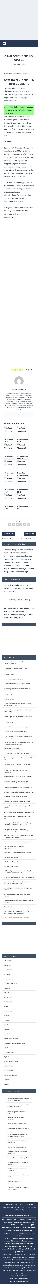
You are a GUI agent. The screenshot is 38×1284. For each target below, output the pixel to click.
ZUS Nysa (31, 1233)
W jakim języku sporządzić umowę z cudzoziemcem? (19, 812)
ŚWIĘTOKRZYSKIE (9, 1052)
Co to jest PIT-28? (9, 699)
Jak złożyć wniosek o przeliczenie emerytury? (17, 727)
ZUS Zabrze (31, 1227)
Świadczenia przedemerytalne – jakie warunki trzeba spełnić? (18, 1105)
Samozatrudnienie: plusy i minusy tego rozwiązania (19, 842)
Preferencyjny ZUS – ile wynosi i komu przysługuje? (18, 776)
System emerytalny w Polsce (12, 748)
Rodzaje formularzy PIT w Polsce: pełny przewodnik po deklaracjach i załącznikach (18, 743)
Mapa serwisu (15, 1207)
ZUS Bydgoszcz (7, 1230)
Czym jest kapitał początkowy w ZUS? (18, 1158)
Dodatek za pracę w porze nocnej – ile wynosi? (17, 801)
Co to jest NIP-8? (8, 722)
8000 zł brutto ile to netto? (11, 866)
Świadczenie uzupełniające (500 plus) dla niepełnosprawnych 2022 (18, 1135)
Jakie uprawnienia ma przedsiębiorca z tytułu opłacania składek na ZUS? (17, 662)
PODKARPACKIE (8, 1011)
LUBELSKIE (7, 988)
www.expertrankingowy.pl (18, 1278)
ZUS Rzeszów (21, 1219)
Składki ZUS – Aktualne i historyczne (14, 1043)
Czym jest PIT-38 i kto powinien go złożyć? (16, 731)
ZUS (17, 129)
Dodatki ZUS (7, 965)
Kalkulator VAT (16, 1238)
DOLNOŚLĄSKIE (8, 970)
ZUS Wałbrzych (27, 1230)
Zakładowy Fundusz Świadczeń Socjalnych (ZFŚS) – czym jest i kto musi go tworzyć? (18, 717)
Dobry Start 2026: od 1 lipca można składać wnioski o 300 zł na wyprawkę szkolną (18, 836)
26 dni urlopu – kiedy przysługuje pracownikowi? (17, 852)
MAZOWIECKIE (8, 997)
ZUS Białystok (17, 1222)
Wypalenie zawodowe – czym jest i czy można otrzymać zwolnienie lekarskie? (17, 882)
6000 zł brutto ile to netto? (11, 857)
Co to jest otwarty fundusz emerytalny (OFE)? (17, 753)
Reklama (6, 1029)
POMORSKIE (7, 1020)
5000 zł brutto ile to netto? (11, 862)
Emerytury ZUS (8, 974)
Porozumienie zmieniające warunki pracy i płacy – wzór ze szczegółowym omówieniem (18, 912)
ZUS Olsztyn (17, 1230)
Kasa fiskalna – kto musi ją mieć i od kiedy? (16, 918)
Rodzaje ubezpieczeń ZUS (11, 1038)
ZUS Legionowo (23, 1233)
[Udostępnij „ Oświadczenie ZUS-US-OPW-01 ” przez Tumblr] (17, 525)
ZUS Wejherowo (26, 1225)
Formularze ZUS (19, 64)
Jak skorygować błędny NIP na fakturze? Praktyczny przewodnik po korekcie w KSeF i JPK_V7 (19, 823)
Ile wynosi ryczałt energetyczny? (16, 1123)
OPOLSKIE (7, 1006)
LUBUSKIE (6, 993)
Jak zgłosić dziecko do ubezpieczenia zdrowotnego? (19, 877)
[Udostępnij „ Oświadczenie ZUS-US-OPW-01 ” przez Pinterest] (21, 525)
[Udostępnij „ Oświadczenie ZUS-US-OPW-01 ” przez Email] (28, 525)
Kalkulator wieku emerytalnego (23, 1241)
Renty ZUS (7, 1034)
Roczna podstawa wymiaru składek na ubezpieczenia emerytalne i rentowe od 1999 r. (17, 830)
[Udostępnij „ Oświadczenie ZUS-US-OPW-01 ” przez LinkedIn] (24, 525)
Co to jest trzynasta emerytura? (16, 1147)
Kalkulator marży (30, 1249)
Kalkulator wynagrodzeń (13, 1246)
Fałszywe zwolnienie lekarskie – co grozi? (15, 796)
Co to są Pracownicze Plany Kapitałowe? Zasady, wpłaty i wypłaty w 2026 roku (18, 704)
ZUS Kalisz (19, 1235)
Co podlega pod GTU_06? (11, 674)
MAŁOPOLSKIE (8, 1002)
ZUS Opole (23, 1227)
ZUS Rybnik (27, 1222)
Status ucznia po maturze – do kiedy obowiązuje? (18, 787)
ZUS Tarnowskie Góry (9, 1219)
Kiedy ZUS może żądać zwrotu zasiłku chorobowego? (19, 792)
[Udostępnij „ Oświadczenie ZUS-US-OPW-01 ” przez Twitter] (13, 525)
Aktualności (7, 961)
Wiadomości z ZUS (9, 1066)
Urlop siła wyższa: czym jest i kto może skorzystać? (18, 907)
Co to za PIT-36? (8, 694)
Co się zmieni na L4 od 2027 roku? (13, 679)
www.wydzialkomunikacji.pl (19, 1281)
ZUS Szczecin (15, 1225)
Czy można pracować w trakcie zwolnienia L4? (17, 683)
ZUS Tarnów (13, 1233)
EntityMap (20, 1252)
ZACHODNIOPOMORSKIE (10, 1075)
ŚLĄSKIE (6, 1048)
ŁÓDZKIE (6, 1084)
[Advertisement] (19, 20)
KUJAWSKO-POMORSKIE (10, 983)
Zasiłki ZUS (7, 1080)
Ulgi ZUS (6, 1057)
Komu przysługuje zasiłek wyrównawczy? (14, 1182)
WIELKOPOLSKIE (8, 1070)
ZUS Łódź (29, 1219)
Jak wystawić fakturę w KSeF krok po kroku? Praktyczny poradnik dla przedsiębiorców (16, 782)
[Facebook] (19, 415)
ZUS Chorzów (14, 1227)
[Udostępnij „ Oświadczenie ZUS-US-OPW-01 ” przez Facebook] (10, 525)
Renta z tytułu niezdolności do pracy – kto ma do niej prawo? (18, 1099)
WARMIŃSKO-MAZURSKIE (11, 1061)
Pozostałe (7, 1025)
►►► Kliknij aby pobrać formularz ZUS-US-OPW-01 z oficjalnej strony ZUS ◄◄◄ (18, 110)
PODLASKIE (7, 1015)
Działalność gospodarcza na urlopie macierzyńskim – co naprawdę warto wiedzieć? (19, 871)
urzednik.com (23, 1276)
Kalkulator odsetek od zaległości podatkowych (19, 1244)
